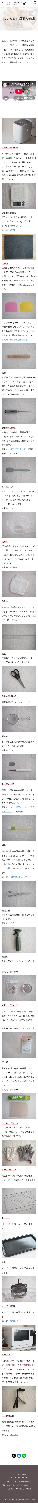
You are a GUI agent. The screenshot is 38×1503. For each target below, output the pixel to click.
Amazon (14, 1320)
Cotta (12, 229)
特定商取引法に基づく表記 (15, 1489)
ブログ (18, 1485)
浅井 (12, 339)
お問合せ (28, 1489)
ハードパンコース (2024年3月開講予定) (19, 1481)
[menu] (35, 2)
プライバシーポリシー (28, 1485)
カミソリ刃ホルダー (19, 807)
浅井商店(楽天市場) (19, 876)
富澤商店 (14, 567)
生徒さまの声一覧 (8, 1485)
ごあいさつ (23, 1474)
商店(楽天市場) (21, 339)
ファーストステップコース (19, 1478)
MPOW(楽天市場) (18, 449)
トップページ (15, 1474)
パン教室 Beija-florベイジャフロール (22, 1500)
